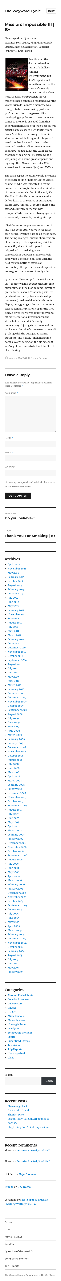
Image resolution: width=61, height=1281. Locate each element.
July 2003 (13, 959)
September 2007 (17, 805)
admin (12, 358)
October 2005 (16, 901)
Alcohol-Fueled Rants (20, 995)
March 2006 (15, 880)
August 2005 (15, 909)
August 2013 (15, 585)
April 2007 (14, 826)
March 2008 (15, 780)
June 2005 (14, 917)
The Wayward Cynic (23, 11)
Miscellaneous (16, 1016)
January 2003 (15, 971)
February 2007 (16, 834)
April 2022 (14, 564)
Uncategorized (16, 1053)
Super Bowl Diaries (19, 1040)
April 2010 (13, 680)
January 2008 (15, 788)
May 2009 (13, 726)
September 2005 (17, 905)
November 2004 (17, 942)
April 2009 (14, 730)
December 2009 (17, 697)
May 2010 (13, 676)
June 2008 (14, 768)
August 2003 (15, 955)
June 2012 (13, 601)
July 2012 (13, 597)
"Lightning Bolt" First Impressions (28, 1127)
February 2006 (16, 884)
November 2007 (17, 797)
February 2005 (16, 934)
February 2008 (16, 784)
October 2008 (16, 755)
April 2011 (13, 630)
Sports (11, 1036)
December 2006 (17, 842)
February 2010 (16, 689)
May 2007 (13, 822)
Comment (11, 393)
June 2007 (13, 817)
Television (14, 1045)
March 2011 (14, 635)
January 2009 (15, 743)
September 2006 (17, 855)
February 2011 (16, 639)
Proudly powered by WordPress (40, 1275)
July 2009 (13, 718)
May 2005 (13, 921)
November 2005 (17, 896)
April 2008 (14, 776)
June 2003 (13, 963)
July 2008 (13, 763)
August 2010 (15, 664)
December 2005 (17, 892)
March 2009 (15, 734)
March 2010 (14, 684)
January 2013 (15, 593)
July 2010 (13, 668)
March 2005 (15, 930)
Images (12, 1007)
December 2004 (17, 938)
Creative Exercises (18, 999)
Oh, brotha (24, 1186)
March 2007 (15, 830)
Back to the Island (18, 1110)
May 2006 (13, 872)
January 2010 (15, 693)
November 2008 (17, 751)
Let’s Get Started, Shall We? (33, 1150)
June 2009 (14, 722)
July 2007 (13, 813)
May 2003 (13, 967)
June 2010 (13, 672)
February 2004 (16, 951)
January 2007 (15, 838)
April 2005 (14, 926)
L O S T (12, 1011)
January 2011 (15, 643)
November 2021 (17, 568)
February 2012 (16, 610)
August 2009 (15, 714)
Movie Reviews (40, 358)
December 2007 (17, 793)
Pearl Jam (13, 1028)
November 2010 (17, 651)
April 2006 (14, 876)
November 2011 (17, 614)
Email (9, 452)
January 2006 (15, 888)
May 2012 (13, 606)
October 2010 (15, 655)
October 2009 (16, 705)
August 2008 (15, 759)
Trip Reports (15, 1049)
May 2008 (13, 772)
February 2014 (16, 576)
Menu (51, 11)
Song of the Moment (20, 1032)
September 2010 (17, 660)
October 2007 (15, 801)
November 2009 (17, 701)
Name (9, 438)
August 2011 (15, 622)
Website (10, 467)
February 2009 (16, 739)
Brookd (9, 1186)
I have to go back (18, 1106)
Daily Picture (15, 1003)
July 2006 (13, 863)
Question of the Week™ (19, 1251)
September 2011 (17, 618)
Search (9, 1074)
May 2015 (13, 572)
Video (11, 1057)
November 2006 (17, 847)
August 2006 (15, 859)
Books (8, 1222)
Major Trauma (27, 1174)
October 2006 (16, 851)
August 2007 (15, 809)
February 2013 (16, 589)
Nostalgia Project (18, 1024)
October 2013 (15, 581)
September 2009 (17, 709)
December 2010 (17, 647)
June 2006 (14, 867)
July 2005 (13, 913)
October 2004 (16, 946)
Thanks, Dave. (16, 1114)
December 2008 (17, 747)
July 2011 (13, 626)
